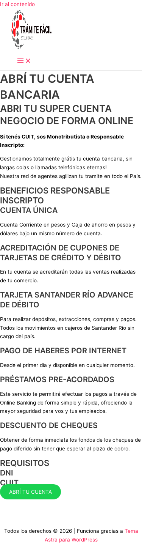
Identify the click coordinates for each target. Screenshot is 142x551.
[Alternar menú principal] (24, 61)
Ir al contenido (17, 4)
